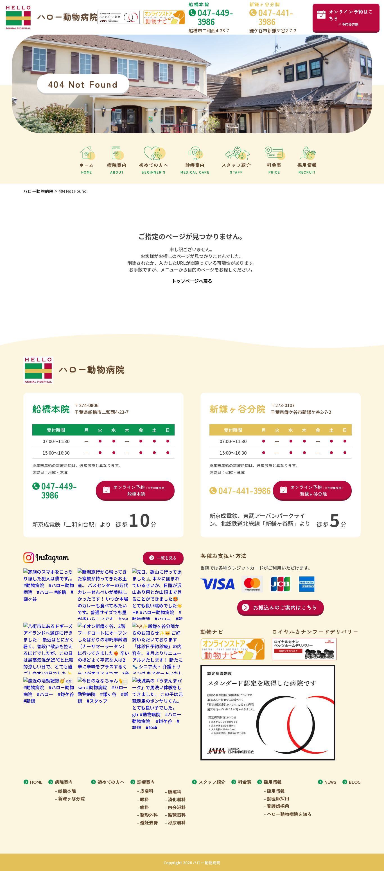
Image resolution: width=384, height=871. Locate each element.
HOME (36, 781)
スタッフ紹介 (211, 781)
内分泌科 (177, 807)
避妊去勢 (149, 822)
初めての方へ (111, 781)
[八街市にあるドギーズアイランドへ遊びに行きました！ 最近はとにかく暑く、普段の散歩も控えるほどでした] (49, 648)
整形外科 (149, 814)
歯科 (144, 807)
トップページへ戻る (192, 280)
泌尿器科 (177, 822)
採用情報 (276, 790)
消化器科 (177, 799)
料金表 (244, 781)
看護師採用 (278, 806)
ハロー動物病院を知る (289, 814)
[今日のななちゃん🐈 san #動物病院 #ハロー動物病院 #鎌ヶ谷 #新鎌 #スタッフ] (103, 703)
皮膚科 (146, 790)
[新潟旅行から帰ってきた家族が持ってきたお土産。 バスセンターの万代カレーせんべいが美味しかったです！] (103, 594)
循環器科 (177, 814)
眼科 (144, 799)
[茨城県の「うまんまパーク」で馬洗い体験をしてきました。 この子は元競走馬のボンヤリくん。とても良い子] (158, 703)
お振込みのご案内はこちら (285, 607)
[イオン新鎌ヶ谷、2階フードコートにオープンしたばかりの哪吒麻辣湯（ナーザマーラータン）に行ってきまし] (103, 648)
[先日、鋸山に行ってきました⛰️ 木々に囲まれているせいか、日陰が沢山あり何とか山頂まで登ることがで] (158, 594)
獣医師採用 (278, 798)
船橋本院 (67, 790)
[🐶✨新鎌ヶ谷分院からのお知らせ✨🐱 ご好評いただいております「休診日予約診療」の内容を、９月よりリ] (158, 648)
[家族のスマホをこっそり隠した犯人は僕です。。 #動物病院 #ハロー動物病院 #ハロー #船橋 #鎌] (49, 594)
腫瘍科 (174, 791)
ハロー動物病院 (38, 191)
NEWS (330, 781)
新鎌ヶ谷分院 (71, 798)
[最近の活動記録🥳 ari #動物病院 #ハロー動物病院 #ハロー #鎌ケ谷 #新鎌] (49, 703)
